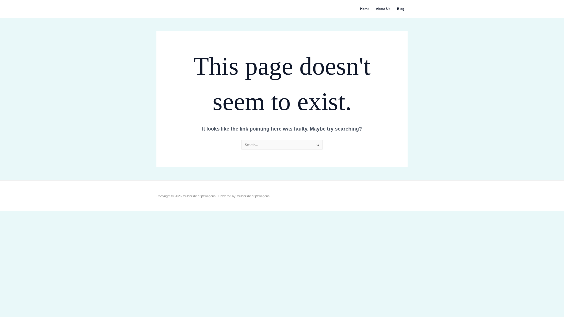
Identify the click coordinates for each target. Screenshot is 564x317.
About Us (383, 9)
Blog (400, 9)
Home (364, 9)
